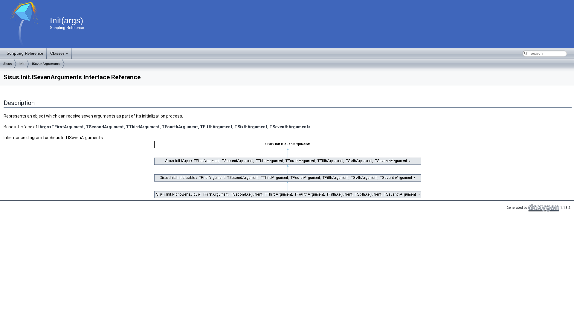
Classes (57, 53)
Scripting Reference (25, 53)
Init (22, 63)
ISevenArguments (46, 63)
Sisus (7, 63)
